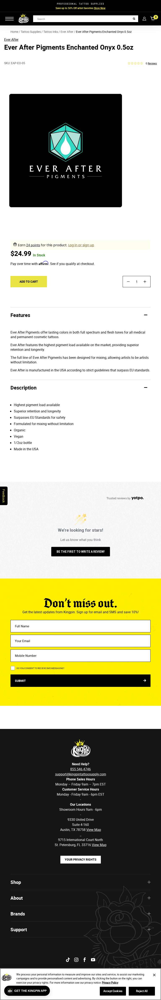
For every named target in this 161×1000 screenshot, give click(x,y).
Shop (15, 882)
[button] (27, 991)
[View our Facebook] (85, 960)
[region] (80, 984)
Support (18, 929)
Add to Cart (28, 281)
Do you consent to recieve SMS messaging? (40, 668)
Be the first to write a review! (81, 551)
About (16, 898)
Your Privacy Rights (80, 859)
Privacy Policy (110, 982)
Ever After (11, 39)
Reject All (141, 991)
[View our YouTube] (93, 960)
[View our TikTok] (68, 960)
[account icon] (144, 18)
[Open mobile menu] (9, 19)
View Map (99, 844)
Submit (20, 681)
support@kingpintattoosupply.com (80, 774)
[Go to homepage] (23, 18)
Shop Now (99, 8)
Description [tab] (23, 387)
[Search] (134, 19)
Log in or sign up (81, 245)
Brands (17, 914)
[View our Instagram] (76, 960)
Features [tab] (20, 315)
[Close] (154, 975)
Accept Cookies (112, 991)
